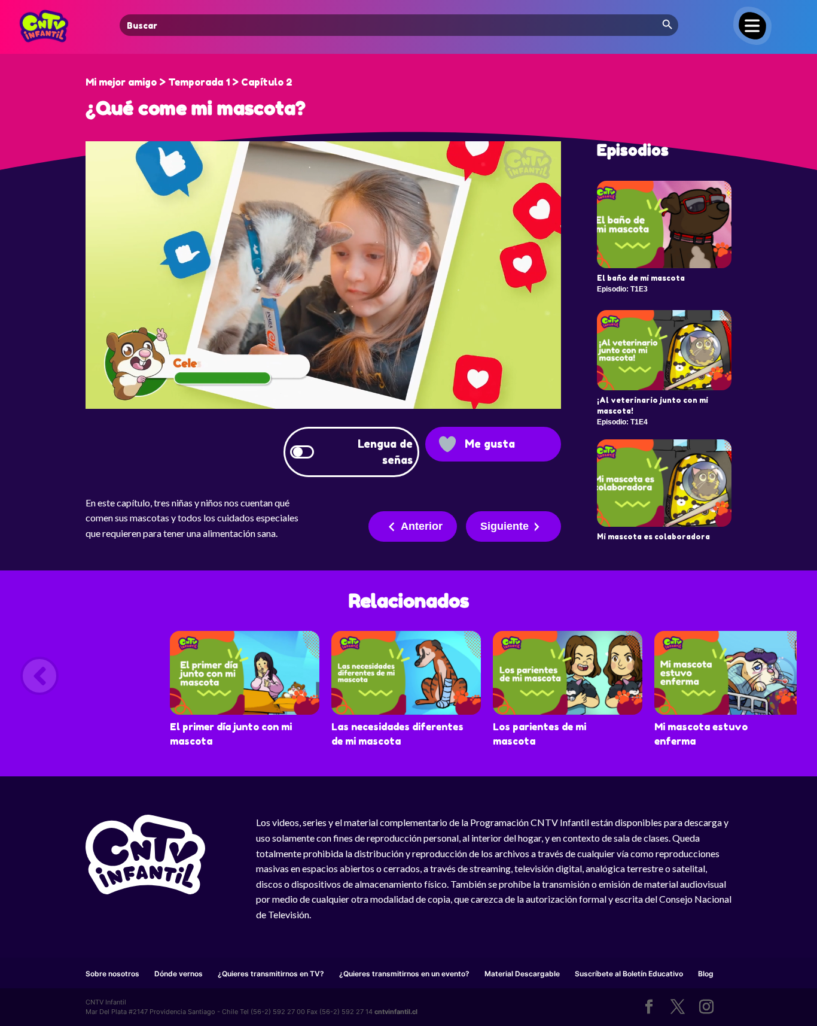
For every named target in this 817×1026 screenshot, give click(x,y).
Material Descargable (522, 973)
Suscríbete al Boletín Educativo (629, 973)
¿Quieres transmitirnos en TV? (271, 973)
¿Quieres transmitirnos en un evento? (404, 973)
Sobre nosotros (112, 973)
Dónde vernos (178, 973)
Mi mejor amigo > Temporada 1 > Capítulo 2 (189, 82)
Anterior (422, 526)
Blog (706, 973)
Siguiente (504, 526)
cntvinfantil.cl (395, 1011)
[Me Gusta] (447, 444)
